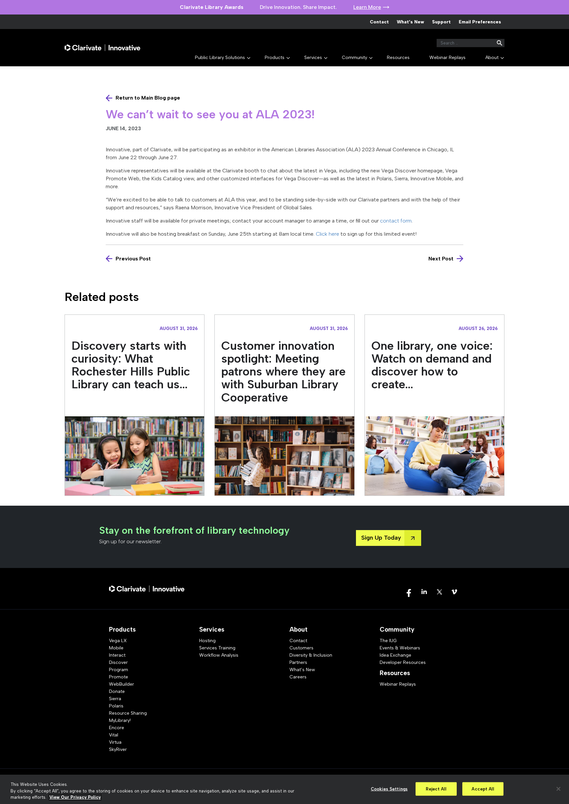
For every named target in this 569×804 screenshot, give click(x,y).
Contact (379, 22)
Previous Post (133, 258)
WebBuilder (121, 684)
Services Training (217, 648)
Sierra (115, 698)
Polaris (116, 706)
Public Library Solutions (220, 57)
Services (313, 57)
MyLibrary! (120, 720)
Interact (117, 655)
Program (118, 669)
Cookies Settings (389, 788)
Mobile (116, 648)
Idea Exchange (395, 655)
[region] (284, 789)
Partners (298, 662)
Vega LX (118, 640)
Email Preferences (480, 22)
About (492, 57)
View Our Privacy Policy (75, 797)
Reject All (436, 788)
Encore (116, 727)
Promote (118, 677)
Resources (398, 57)
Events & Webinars (400, 648)
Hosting (207, 640)
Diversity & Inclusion (310, 655)
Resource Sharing (128, 713)
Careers (298, 677)
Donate (117, 691)
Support (441, 22)
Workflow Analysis (218, 655)
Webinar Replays (447, 57)
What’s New (410, 22)
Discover (118, 662)
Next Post (440, 258)
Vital (113, 735)
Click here (327, 234)
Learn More (367, 7)
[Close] (558, 789)
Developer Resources (403, 662)
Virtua (115, 742)
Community (354, 57)
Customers (301, 648)
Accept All (483, 788)
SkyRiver (118, 749)
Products (274, 57)
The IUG (388, 640)
